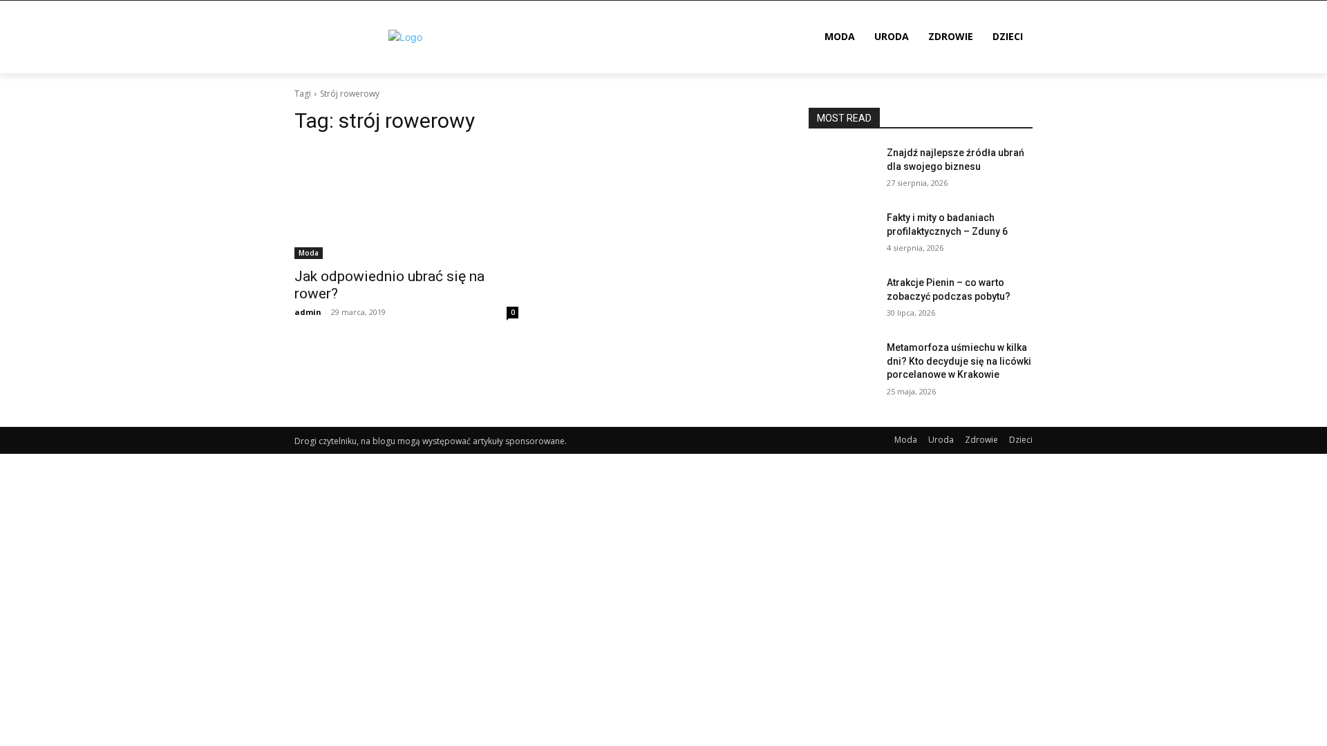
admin (307, 312)
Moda (309, 253)
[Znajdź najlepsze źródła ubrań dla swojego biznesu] (842, 169)
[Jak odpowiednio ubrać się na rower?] (406, 203)
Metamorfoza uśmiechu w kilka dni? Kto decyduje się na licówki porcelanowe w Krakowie (959, 361)
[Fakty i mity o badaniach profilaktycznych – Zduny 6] (842, 234)
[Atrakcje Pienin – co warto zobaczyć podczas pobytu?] (842, 299)
